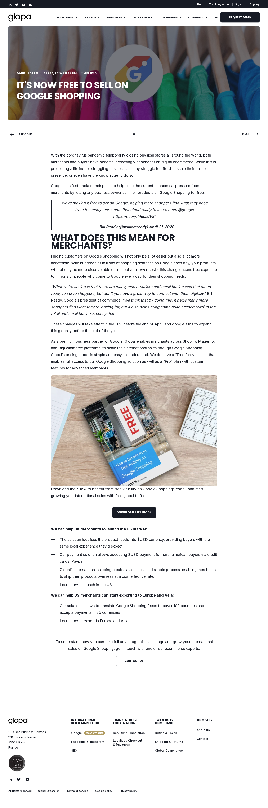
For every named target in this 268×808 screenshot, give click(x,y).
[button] (258, 797)
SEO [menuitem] (74, 750)
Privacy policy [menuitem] (128, 791)
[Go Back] (134, 134)
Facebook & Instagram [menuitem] (87, 741)
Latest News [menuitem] (142, 17)
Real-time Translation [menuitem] (129, 733)
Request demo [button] (240, 17)
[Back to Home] (20, 17)
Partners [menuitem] (114, 17)
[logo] (18, 721)
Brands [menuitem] (91, 17)
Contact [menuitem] (202, 739)
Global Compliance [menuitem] (169, 750)
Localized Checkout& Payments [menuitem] (127, 742)
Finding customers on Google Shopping (85, 256)
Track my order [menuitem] (219, 4)
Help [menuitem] (200, 4)
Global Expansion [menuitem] (48, 791)
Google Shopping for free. (182, 192)
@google (186, 209)
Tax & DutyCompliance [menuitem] (165, 722)
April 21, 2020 (161, 227)
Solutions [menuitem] (64, 17)
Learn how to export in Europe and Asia (94, 621)
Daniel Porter (28, 73)
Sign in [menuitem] (239, 4)
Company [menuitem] (195, 17)
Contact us (134, 661)
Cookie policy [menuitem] (103, 791)
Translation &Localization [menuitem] (125, 722)
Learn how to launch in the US (86, 585)
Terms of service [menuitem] (77, 791)
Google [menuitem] (87, 733)
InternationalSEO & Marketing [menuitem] (85, 722)
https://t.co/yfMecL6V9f (134, 216)
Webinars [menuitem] (170, 17)
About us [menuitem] (203, 730)
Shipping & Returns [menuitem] (169, 741)
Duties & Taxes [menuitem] (166, 733)
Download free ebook (134, 512)
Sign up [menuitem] (255, 4)
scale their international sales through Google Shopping (154, 348)
